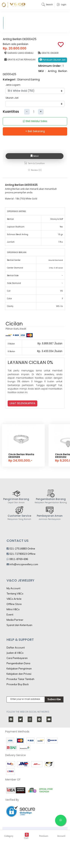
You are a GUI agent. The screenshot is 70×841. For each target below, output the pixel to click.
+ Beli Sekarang (35, 131)
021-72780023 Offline (22, 553)
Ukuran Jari (12, 97)
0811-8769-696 (18, 559)
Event (10, 614)
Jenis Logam (13, 84)
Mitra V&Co (13, 609)
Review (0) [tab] (36, 170)
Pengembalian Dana (18, 663)
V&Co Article (14, 598)
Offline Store (14, 604)
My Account (13, 588)
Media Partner (15, 619)
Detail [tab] (35, 156)
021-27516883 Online (22, 548)
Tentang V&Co (15, 593)
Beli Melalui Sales (36, 121)
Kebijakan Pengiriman (19, 668)
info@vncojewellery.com (24, 564)
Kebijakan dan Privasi (19, 673)
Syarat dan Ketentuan (19, 625)
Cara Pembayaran (17, 658)
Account (61, 836)
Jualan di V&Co (15, 652)
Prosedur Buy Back (18, 684)
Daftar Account (16, 647)
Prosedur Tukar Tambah (20, 679)
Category (8, 836)
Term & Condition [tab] (36, 163)
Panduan (43, 836)
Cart (26, 838)
